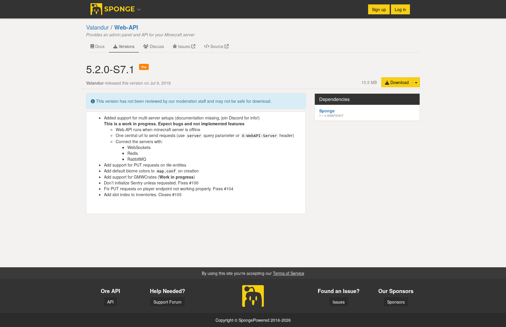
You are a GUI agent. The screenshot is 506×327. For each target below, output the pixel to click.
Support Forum (167, 302)
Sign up (379, 9)
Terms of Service (288, 273)
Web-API (126, 27)
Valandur (97, 27)
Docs (99, 46)
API (110, 302)
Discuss (156, 46)
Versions (125, 46)
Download (399, 82)
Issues (184, 46)
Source (217, 46)
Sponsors (396, 302)
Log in (400, 9)
